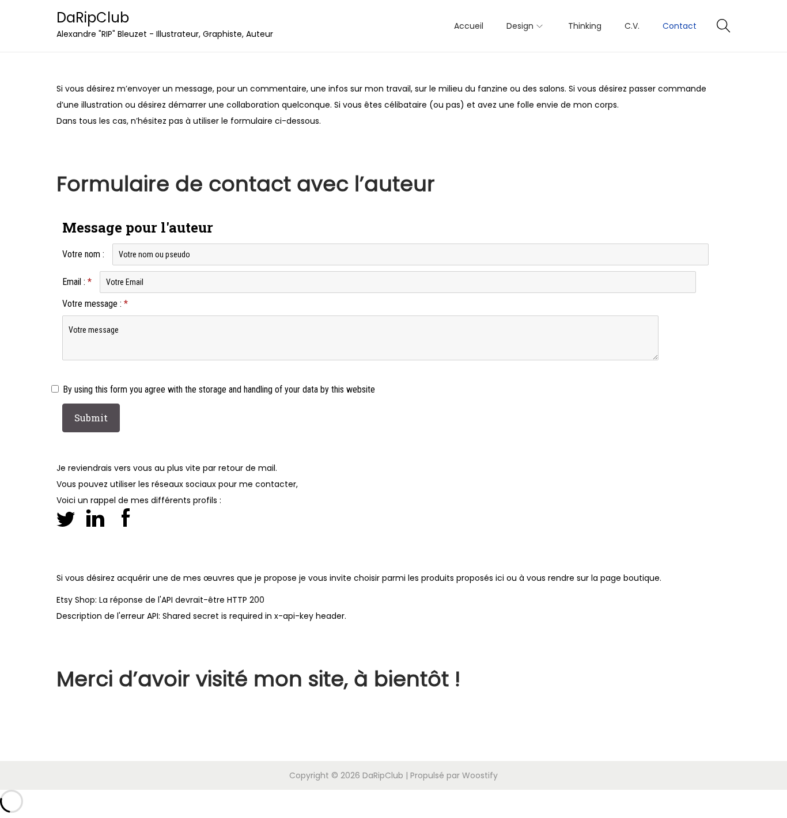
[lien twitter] (65, 517)
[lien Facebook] (125, 517)
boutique (641, 578)
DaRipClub (92, 17)
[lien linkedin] (95, 517)
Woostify (480, 775)
